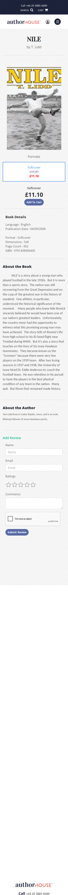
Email (9, 461)
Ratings (10, 476)
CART (41, 10)
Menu (59, 21)
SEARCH (25, 10)
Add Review (12, 438)
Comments (12, 494)
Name (9, 445)
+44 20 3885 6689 (36, 5)
